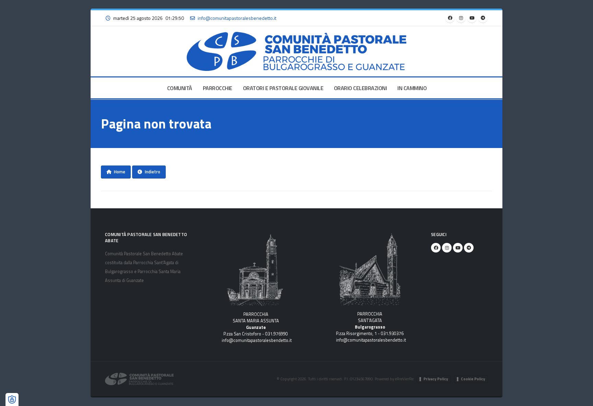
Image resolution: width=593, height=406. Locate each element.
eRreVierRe (404, 379)
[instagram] (461, 18)
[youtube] (472, 18)
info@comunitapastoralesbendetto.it (257, 340)
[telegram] (483, 18)
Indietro (152, 171)
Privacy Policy (435, 379)
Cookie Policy (473, 379)
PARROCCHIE (217, 88)
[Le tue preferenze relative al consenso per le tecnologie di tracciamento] (12, 399)
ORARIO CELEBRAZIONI (360, 88)
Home (119, 171)
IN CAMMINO (412, 88)
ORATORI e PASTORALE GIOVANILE (283, 88)
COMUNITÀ (179, 88)
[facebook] (450, 18)
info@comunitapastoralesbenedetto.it (237, 18)
